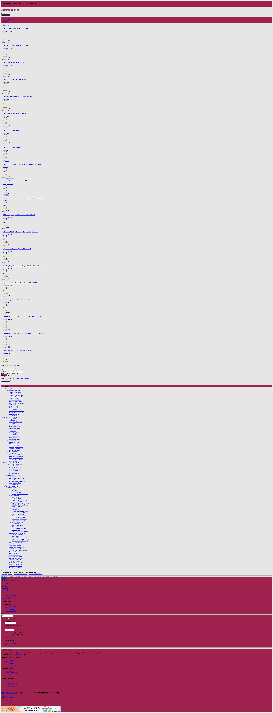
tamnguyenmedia (8, 184)
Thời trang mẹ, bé (11, 663)
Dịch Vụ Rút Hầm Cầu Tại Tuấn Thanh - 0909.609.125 (20, 283)
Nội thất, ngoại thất (11, 683)
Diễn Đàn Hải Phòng (9, 692)
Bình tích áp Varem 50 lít (11, 147)
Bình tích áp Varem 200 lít (12, 130)
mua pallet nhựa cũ (19, 654)
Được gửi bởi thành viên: (8, 621)
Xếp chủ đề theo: (5, 372)
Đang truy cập (10, 608)
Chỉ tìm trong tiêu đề (14, 618)
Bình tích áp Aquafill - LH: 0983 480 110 (16, 79)
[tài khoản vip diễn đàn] (31, 711)
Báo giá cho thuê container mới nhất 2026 (17, 181)
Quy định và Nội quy (8, 697)
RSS (7, 704)
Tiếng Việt (6, 696)
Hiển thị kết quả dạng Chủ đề (19, 634)
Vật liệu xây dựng (10, 685)
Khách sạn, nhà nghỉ (11, 672)
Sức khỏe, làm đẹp (11, 665)
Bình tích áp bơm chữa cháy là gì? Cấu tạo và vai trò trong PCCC (24, 164)
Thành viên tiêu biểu (11, 606)
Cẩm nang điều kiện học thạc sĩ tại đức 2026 (17, 351)
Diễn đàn (5, 588)
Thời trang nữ (10, 660)
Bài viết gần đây (10, 597)
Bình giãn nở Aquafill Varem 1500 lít (15, 62)
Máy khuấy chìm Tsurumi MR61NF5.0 (15, 45)
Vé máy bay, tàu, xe (11, 676)
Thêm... (6, 645)
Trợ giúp (8, 700)
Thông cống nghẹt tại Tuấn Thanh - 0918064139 (19, 215)
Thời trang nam (10, 662)
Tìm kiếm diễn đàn (11, 595)
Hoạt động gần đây (11, 609)
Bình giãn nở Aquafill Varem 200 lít (14, 113)
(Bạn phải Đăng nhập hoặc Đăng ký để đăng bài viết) (15, 378)
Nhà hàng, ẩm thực (11, 674)
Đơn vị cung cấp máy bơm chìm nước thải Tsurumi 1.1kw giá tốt (24, 300)
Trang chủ (6, 586)
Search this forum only (15, 633)
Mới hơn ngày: (5, 628)
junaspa (5, 218)
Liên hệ (8, 699)
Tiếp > (8, 15)
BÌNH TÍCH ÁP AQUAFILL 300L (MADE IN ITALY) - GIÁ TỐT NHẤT (23, 198)
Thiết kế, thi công (11, 686)
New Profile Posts (11, 611)
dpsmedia (6, 353)
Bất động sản (9, 682)
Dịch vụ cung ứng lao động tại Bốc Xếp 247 (17, 249)
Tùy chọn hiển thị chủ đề (9, 369)
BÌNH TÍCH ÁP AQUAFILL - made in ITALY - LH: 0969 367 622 (22, 317)
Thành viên (6, 598)
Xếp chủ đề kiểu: (5, 373)
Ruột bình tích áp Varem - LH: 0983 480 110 (17, 96)
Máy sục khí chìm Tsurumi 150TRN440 (15, 28)
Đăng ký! (3, 383)
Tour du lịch (9, 671)
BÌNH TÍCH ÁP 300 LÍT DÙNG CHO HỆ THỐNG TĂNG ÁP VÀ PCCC (23, 334)
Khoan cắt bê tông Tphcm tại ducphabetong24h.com (20, 232)
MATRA (5, 31)
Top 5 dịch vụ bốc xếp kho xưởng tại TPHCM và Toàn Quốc (22, 266)
